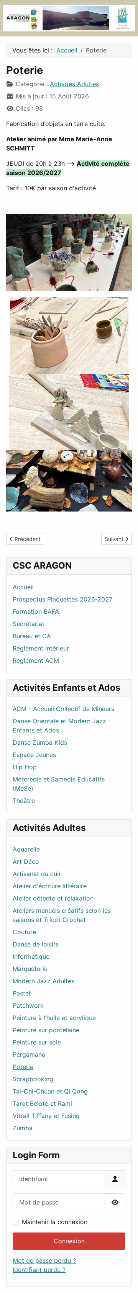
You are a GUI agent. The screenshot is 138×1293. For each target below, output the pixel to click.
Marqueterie (30, 969)
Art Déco (26, 861)
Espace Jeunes (34, 754)
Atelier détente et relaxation (53, 898)
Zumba (23, 1128)
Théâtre (24, 800)
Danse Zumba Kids (40, 742)
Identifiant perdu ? (39, 1269)
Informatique (31, 956)
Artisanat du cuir (37, 874)
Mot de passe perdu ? (44, 1260)
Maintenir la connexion (54, 1222)
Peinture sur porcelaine (46, 1030)
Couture (24, 932)
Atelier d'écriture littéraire (50, 886)
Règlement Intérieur (41, 648)
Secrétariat (28, 624)
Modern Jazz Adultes (43, 981)
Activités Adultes (74, 84)
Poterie (23, 1067)
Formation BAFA (36, 611)
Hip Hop (25, 767)
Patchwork (28, 1005)
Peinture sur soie (37, 1042)
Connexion (69, 1241)
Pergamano (29, 1054)
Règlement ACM (36, 660)
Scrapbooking (33, 1079)
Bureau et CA (32, 636)
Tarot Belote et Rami (42, 1103)
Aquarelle (26, 849)
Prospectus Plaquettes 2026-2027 (62, 599)
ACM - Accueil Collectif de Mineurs (63, 709)
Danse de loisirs (36, 944)
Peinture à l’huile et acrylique (54, 1018)
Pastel (21, 993)
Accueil (23, 587)
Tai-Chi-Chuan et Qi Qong (50, 1091)
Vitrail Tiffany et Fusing (46, 1116)
